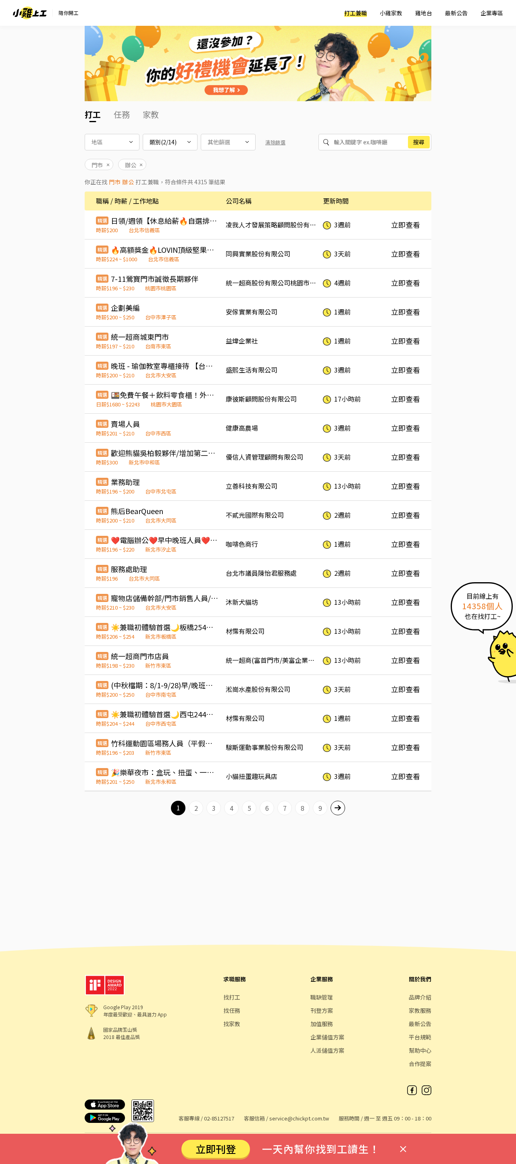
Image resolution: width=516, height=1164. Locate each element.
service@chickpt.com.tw (299, 1118)
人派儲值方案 (327, 1050)
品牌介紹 (420, 997)
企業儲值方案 (327, 1037)
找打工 (231, 997)
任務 (122, 114)
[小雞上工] (30, 12)
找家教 (231, 1024)
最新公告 (456, 13)
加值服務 (321, 1024)
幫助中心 (420, 1050)
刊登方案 (321, 1010)
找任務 (231, 1010)
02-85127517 (219, 1118)
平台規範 (420, 1037)
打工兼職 (355, 13)
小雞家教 (391, 13)
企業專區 (492, 13)
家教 (151, 114)
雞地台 (423, 13)
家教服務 (420, 1010)
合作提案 (420, 1064)
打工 (93, 114)
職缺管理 (321, 997)
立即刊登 (216, 1148)
